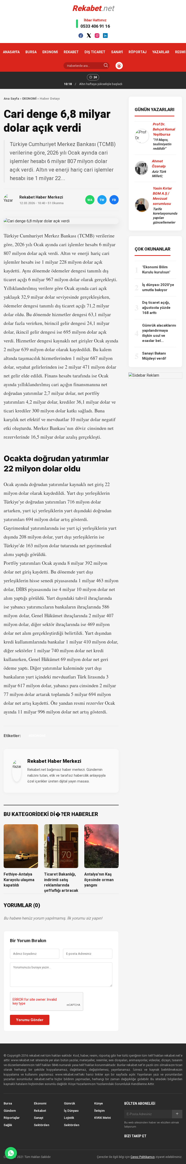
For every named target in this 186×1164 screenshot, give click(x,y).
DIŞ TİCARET (95, 52)
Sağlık (8, 1125)
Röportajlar (12, 1118)
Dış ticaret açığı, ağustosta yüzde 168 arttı (156, 307)
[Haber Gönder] (11, 1153)
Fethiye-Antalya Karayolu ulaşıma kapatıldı (19, 879)
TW (102, 200)
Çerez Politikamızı (143, 1157)
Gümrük (69, 1103)
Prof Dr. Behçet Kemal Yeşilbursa (164, 129)
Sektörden (41, 1125)
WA (89, 200)
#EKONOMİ (37, 736)
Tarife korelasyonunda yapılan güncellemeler (165, 215)
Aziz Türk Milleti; (159, 174)
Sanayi (38, 1118)
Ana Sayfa (11, 98)
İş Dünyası (71, 1110)
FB (114, 200)
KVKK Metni (102, 1118)
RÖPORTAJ (138, 52)
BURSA (31, 52)
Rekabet (40, 1110)
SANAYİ (117, 52)
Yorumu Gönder (29, 1020)
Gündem (10, 1110)
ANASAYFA (11, 52)
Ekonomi (40, 1103)
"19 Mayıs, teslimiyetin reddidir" (162, 144)
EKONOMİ (50, 52)
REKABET (71, 52)
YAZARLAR (160, 52)
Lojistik (69, 1118)
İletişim (99, 1110)
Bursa (8, 1103)
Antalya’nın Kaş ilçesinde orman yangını (99, 879)
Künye (98, 1103)
